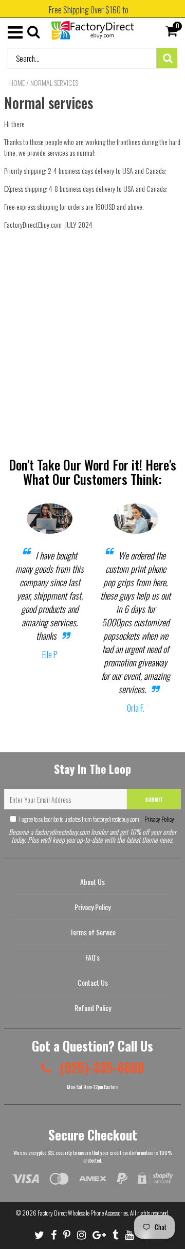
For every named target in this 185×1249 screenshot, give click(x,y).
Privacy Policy (158, 818)
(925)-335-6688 (100, 1067)
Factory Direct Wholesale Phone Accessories (83, 1212)
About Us (92, 881)
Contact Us (93, 982)
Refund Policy (93, 1007)
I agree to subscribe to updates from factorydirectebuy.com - (96, 818)
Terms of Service (93, 932)
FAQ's (92, 957)
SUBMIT (154, 799)
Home (17, 83)
